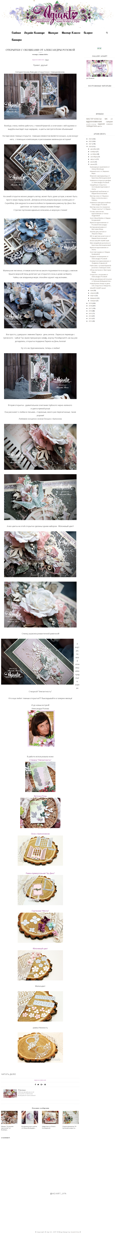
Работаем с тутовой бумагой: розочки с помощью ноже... (100, 267)
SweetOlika (75, 1232)
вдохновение (38, 60)
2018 (90, 306)
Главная (16, 32)
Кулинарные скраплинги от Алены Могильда (100, 168)
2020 (90, 146)
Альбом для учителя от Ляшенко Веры (98, 233)
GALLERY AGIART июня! (98, 288)
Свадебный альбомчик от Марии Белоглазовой (99, 192)
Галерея (88, 32)
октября (93, 154)
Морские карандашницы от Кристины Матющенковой (100, 177)
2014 (90, 316)
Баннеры (17, 39)
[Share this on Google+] (41, 1084)
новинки (109, 124)
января (93, 301)
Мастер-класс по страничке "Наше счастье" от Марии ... (101, 208)
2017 (90, 308)
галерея (109, 121)
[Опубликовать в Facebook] (35, 1084)
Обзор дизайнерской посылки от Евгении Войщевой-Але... (101, 280)
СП (112, 119)
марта (92, 295)
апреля (93, 293)
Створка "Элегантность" (40, 760)
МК (106, 119)
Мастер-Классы (71, 32)
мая (91, 290)
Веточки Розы (40, 796)
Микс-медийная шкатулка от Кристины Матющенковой (100, 244)
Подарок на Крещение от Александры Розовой (99, 257)
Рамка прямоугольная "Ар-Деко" (40, 873)
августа (93, 159)
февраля (93, 298)
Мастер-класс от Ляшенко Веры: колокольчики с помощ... (99, 198)
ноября (93, 152)
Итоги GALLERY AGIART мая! (99, 241)
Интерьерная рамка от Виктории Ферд (98, 228)
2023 (90, 139)
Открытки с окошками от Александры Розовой (99, 275)
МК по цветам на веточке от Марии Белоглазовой (100, 237)
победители (91, 126)
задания (101, 124)
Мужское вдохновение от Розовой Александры (99, 223)
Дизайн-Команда (34, 32)
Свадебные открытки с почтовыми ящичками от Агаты (100, 187)
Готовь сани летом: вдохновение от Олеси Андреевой (99, 213)
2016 (90, 311)
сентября (93, 157)
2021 (90, 144)
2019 (90, 303)
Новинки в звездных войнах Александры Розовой (100, 204)
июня (92, 164)
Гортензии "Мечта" (40, 911)
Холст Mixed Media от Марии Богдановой (100, 219)
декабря (93, 149)
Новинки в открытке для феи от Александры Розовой (100, 181)
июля (92, 162)
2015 (90, 313)
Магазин (53, 32)
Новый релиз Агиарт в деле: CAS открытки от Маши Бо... (101, 284)
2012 (90, 321)
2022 (90, 141)
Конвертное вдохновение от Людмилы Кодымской (100, 262)
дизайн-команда (91, 124)
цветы (99, 126)
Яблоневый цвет (40, 948)
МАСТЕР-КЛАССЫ (94, 119)
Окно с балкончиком (40, 834)
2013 (90, 318)
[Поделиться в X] (38, 1084)
